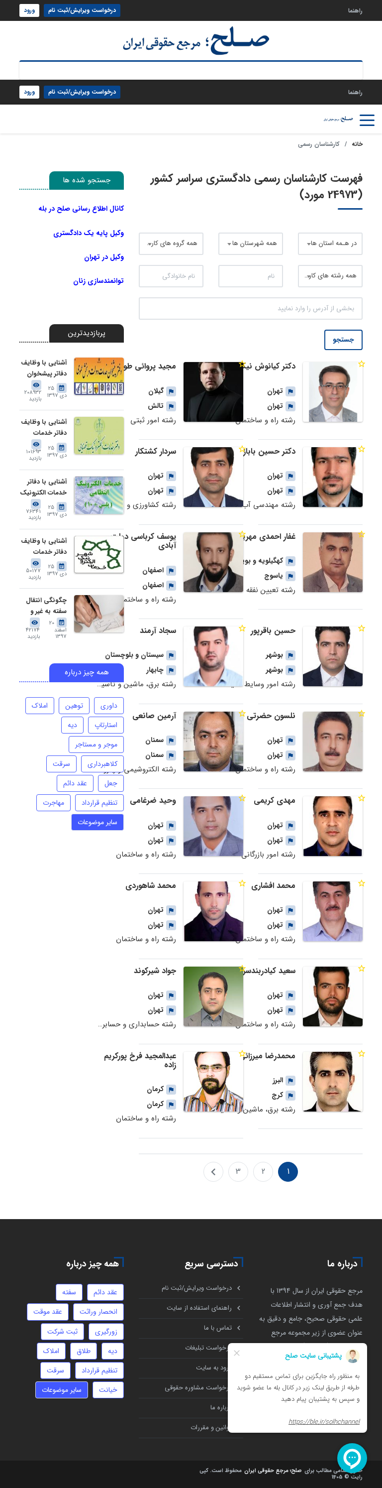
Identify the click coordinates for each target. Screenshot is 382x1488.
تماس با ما (218, 1328)
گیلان (156, 390)
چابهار (155, 669)
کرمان (155, 1089)
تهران (275, 390)
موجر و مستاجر (96, 744)
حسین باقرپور (273, 630)
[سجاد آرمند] (213, 656)
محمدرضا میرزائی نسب (256, 1056)
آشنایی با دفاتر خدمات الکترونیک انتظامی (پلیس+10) (43, 488)
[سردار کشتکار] (213, 477)
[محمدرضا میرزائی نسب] (333, 1082)
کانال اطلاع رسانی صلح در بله (81, 209)
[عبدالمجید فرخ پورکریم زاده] (213, 1082)
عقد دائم (75, 783)
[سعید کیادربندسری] (333, 996)
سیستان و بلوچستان (134, 654)
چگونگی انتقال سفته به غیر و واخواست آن (46, 606)
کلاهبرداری (102, 763)
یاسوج (273, 575)
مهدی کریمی (274, 800)
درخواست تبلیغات (208, 1348)
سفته (69, 1292)
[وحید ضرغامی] (213, 826)
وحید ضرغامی (153, 800)
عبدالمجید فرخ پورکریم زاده (140, 1060)
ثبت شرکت (62, 1331)
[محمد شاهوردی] (213, 911)
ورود (29, 10)
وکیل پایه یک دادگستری (88, 233)
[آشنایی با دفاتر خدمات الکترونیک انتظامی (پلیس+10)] (99, 495)
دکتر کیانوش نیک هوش (255, 366)
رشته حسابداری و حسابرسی (133, 1024)
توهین (74, 705)
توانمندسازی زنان (98, 281)
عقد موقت (47, 1311)
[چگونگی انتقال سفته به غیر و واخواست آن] (99, 613)
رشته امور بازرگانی (268, 855)
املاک (40, 705)
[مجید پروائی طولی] (213, 392)
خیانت (108, 1389)
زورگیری (106, 1331)
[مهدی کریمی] (333, 826)
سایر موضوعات (97, 822)
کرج (277, 1095)
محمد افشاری (273, 885)
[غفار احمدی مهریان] (333, 562)
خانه (357, 144)
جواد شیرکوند (155, 971)
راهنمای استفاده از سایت (199, 1308)
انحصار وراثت (98, 1311)
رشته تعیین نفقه (270, 590)
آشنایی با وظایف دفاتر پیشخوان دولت (44, 369)
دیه (72, 725)
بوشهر (274, 654)
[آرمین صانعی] (213, 741)
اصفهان (153, 570)
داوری (108, 705)
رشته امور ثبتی (153, 420)
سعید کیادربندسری (265, 971)
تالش (156, 405)
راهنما (355, 10)
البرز (278, 1080)
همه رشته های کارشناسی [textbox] (330, 275)
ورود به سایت (214, 1368)
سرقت (61, 763)
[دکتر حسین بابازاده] (333, 477)
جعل (110, 783)
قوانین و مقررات (211, 1427)
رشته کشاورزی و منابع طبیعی (131, 505)
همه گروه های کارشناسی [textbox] (171, 243)
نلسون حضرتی (271, 716)
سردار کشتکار (155, 451)
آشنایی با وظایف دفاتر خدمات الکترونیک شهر (44, 547)
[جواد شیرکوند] (213, 996)
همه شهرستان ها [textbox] (254, 243)
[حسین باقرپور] (333, 656)
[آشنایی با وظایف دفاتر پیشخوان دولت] (99, 376)
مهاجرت (53, 802)
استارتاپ (106, 725)
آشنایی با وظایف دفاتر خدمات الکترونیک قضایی (43, 428)
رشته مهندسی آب (268, 505)
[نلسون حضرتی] (333, 741)
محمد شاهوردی (150, 885)
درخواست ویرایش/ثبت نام (82, 10)
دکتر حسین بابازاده (264, 451)
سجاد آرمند (158, 630)
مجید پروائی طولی (145, 366)
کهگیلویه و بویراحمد (254, 560)
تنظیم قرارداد (99, 802)
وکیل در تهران (104, 257)
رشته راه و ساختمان (265, 420)
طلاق (84, 1351)
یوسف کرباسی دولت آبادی (143, 541)
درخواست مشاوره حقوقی (198, 1387)
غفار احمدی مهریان (264, 536)
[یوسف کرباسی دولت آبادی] (213, 562)
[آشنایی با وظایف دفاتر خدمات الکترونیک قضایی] (99, 435)
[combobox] (330, 243)
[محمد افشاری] (333, 911)
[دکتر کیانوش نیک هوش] (333, 392)
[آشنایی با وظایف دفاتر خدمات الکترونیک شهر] (99, 554)
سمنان (154, 740)
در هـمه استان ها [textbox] (334, 243)
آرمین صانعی (154, 716)
